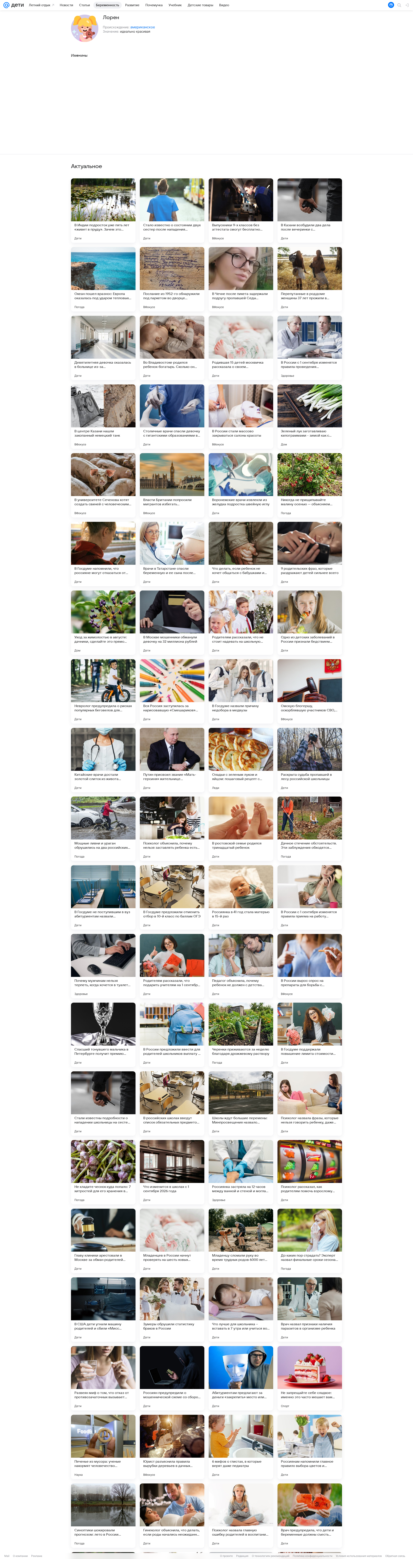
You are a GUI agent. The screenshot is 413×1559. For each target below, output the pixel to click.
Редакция (242, 1555)
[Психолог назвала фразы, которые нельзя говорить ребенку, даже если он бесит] (309, 1103)
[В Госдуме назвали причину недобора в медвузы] (241, 691)
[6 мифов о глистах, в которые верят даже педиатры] (241, 1447)
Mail (6, 1555)
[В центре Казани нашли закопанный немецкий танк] (103, 416)
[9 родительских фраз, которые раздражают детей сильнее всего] (309, 554)
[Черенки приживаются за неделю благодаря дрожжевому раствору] (241, 1035)
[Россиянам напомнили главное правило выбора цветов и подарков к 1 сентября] (309, 1447)
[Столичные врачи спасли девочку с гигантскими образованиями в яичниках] (172, 416)
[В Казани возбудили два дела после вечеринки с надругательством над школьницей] (309, 210)
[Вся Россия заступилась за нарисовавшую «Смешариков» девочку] (172, 691)
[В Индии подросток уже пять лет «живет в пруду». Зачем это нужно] (103, 210)
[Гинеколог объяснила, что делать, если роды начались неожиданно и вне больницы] (172, 1515)
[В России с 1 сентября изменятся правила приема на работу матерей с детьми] (309, 897)
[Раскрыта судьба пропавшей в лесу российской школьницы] (309, 760)
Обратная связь (395, 1555)
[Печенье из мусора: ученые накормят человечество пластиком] (103, 1447)
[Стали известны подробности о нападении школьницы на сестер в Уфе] (103, 1103)
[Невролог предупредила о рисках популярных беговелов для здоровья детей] (103, 691)
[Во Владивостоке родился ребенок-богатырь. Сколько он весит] (172, 348)
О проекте (226, 1555)
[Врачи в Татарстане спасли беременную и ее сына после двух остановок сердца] (172, 554)
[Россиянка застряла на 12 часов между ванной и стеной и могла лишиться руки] (241, 1172)
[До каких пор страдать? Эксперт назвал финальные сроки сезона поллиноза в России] (309, 1241)
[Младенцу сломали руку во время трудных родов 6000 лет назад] (241, 1241)
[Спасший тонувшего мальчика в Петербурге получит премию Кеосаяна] (103, 1035)
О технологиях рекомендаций (270, 1555)
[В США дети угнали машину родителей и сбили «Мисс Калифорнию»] (103, 1309)
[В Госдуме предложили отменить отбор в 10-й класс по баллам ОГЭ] (172, 897)
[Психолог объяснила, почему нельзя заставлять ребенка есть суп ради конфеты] (172, 829)
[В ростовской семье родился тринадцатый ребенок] (241, 829)
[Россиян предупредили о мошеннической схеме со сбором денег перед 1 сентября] (172, 1378)
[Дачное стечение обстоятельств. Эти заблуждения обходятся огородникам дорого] (309, 829)
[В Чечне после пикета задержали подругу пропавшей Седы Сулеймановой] (241, 279)
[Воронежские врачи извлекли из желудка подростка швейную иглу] (241, 485)
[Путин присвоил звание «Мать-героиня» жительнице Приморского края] (172, 760)
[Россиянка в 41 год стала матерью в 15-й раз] (241, 897)
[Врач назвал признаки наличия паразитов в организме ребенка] (309, 1309)
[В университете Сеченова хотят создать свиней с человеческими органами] (103, 485)
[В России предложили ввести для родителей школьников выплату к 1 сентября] (172, 1035)
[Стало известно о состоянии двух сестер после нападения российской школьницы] (172, 210)
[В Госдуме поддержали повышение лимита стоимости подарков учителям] (309, 1035)
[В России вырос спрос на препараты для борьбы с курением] (309, 966)
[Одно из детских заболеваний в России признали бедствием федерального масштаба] (309, 623)
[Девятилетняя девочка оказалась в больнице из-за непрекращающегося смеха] (103, 348)
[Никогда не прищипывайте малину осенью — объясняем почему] (309, 485)
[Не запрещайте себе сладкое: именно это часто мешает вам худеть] (309, 1378)
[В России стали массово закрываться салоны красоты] (241, 416)
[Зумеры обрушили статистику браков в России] (172, 1309)
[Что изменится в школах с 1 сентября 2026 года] (172, 1172)
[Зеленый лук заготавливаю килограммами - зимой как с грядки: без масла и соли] (309, 416)
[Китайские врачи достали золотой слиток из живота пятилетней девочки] (103, 760)
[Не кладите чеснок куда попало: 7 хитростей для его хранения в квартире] (103, 1172)
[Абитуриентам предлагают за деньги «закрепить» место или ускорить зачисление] (241, 1378)
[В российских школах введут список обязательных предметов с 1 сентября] (172, 1103)
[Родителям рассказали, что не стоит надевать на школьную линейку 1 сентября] (241, 623)
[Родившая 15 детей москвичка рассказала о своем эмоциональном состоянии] (241, 348)
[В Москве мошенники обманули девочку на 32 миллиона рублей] (172, 623)
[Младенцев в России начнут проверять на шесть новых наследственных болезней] (172, 1241)
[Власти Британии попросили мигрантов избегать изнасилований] (172, 485)
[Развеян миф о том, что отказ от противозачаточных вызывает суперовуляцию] (103, 1378)
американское (142, 27)
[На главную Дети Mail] (16, 5)
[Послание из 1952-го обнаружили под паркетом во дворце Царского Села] (172, 279)
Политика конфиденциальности (312, 1555)
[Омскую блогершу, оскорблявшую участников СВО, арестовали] (309, 691)
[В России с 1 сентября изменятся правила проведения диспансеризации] (309, 348)
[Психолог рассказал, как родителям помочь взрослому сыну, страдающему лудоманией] (309, 1172)
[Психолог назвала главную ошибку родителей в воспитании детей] (241, 1515)
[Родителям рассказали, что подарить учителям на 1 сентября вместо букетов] (172, 966)
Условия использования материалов (359, 1555)
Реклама (36, 1555)
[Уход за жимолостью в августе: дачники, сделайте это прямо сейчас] (103, 623)
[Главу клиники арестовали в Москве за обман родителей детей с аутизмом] (103, 1241)
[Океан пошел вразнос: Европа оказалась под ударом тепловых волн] (103, 279)
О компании (20, 1555)
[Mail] (6, 5)
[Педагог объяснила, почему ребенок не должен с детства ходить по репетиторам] (241, 966)
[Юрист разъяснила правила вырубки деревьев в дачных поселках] (172, 1447)
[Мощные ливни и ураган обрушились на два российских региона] (103, 829)
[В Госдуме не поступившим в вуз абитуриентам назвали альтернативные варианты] (103, 897)
